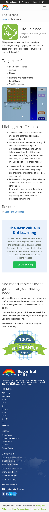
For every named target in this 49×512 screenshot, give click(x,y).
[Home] (4, 7)
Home (4, 19)
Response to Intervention (23, 384)
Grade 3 (4, 406)
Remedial (5, 425)
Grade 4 (4, 409)
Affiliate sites (6, 509)
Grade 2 (4, 403)
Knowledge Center (23, 509)
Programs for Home (29, 2)
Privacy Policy (40, 506)
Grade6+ (5, 419)
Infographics (35, 509)
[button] (24, 104)
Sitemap (44, 509)
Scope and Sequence (14, 212)
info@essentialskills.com (15, 489)
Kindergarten (6, 396)
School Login (12, 2)
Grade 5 (4, 412)
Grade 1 (4, 399)
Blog (14, 509)
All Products (6, 393)
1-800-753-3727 (10, 480)
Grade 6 (4, 416)
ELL (3, 422)
